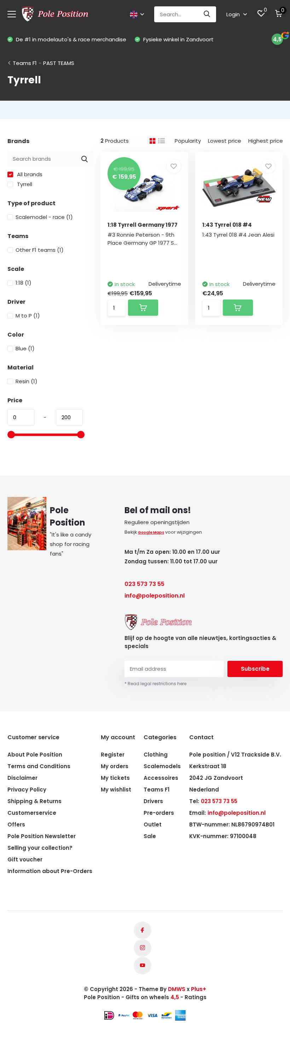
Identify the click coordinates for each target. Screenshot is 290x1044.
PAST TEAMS (58, 63)
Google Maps (151, 532)
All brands (29, 174)
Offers (16, 824)
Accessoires (161, 778)
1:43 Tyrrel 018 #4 (227, 225)
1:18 (23, 282)
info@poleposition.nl (154, 596)
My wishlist (116, 789)
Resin (26, 381)
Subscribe (255, 668)
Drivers (153, 801)
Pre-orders (159, 813)
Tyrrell (24, 184)
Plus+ (198, 989)
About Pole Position (34, 754)
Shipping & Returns (34, 801)
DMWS (176, 989)
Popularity (188, 140)
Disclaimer (22, 778)
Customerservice (31, 813)
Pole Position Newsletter (41, 836)
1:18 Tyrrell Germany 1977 (143, 225)
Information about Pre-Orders (49, 871)
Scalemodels (162, 766)
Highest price (265, 140)
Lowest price (224, 140)
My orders (114, 766)
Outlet (153, 824)
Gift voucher (24, 859)
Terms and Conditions (38, 766)
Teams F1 (25, 63)
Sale (150, 836)
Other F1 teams (40, 250)
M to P (28, 315)
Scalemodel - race (44, 217)
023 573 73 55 (144, 584)
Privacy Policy (26, 789)
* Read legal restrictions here (155, 684)
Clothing (156, 754)
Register (112, 754)
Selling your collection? (39, 848)
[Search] (207, 14)
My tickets (115, 778)
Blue (25, 348)
